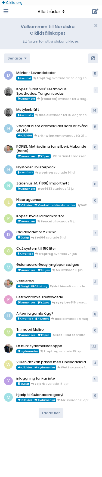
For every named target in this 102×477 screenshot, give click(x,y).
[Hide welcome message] (96, 26)
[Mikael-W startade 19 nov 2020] (8, 348)
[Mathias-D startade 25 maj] (8, 91)
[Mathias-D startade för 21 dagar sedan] (8, 112)
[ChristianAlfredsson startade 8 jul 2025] (8, 283)
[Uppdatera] (93, 58)
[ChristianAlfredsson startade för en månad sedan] (8, 149)
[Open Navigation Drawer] (5, 11)
